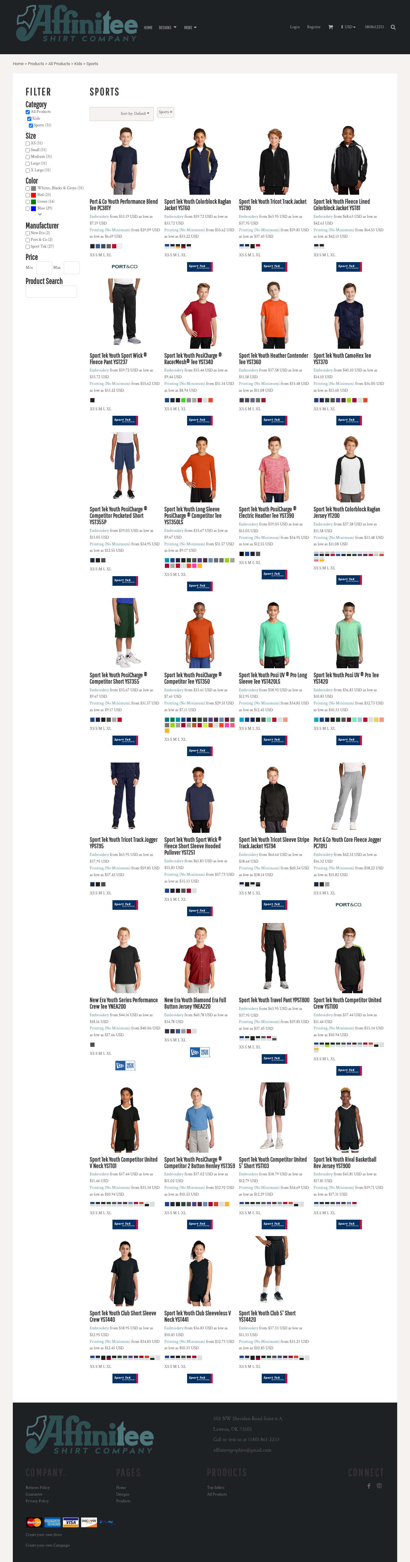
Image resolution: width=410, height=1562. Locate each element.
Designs (122, 1494)
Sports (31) (42, 125)
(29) (44, 208)
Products (36, 63)
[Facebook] (369, 1485)
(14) (45, 201)
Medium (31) (41, 156)
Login (295, 27)
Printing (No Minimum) (110, 230)
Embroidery (99, 216)
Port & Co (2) (42, 240)
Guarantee (34, 1494)
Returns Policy (38, 1487)
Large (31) (39, 163)
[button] (168, 27)
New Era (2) (40, 233)
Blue (41, 208)
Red (40, 195)
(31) (60, 188)
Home (18, 63)
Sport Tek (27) (42, 246)
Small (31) (38, 150)
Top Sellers (216, 1487)
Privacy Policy (37, 1501)
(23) (44, 195)
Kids (78, 63)
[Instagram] (379, 1485)
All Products (59, 63)
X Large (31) (41, 170)
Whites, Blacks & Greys (57, 188)
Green (42, 201)
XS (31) (37, 143)
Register (314, 27)
